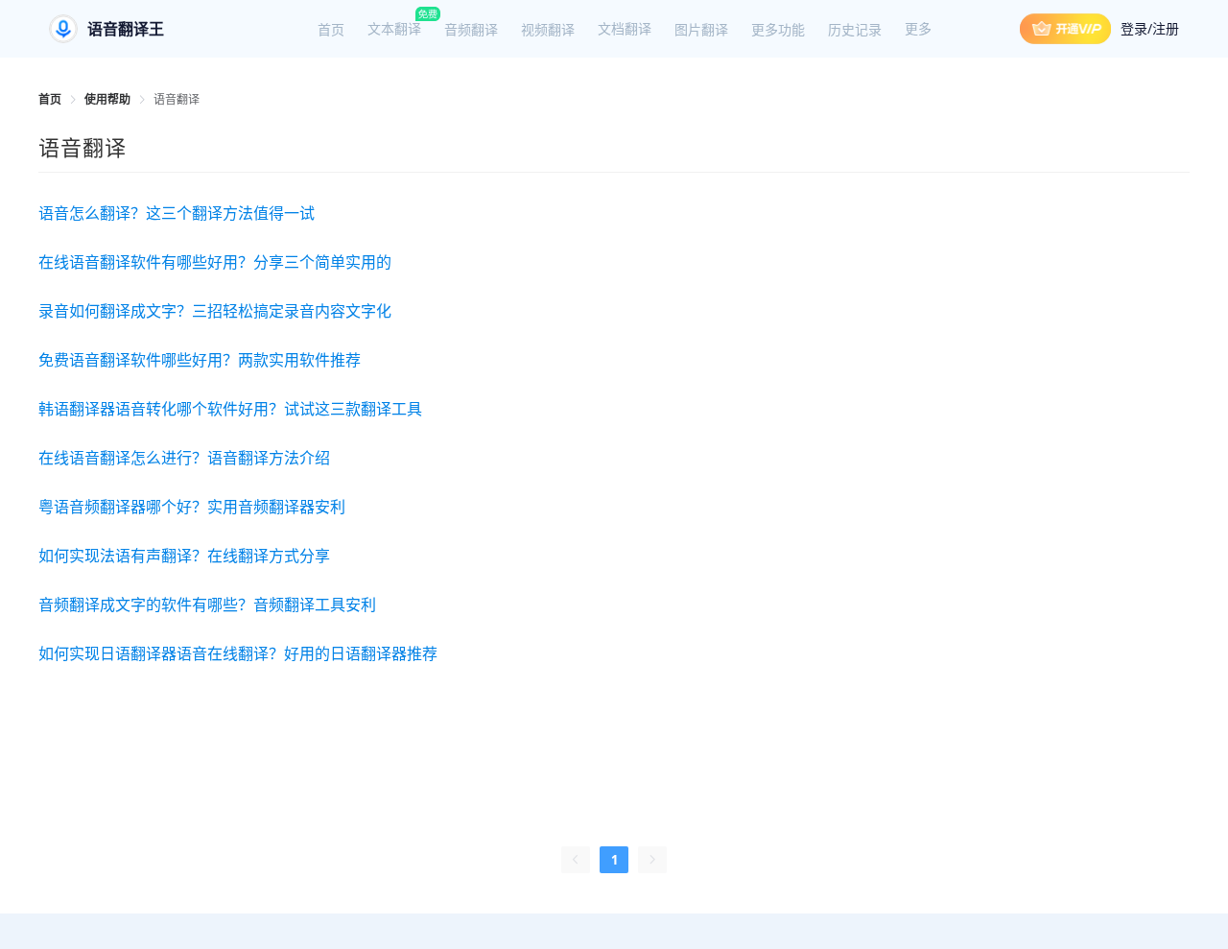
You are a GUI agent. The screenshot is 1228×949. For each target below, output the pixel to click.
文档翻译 (624, 28)
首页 (331, 29)
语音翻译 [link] (177, 99)
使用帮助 (107, 99)
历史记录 (855, 29)
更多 (918, 28)
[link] (49, 99)
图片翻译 (701, 29)
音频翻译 (471, 29)
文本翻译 (394, 28)
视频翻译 (548, 29)
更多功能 (778, 29)
